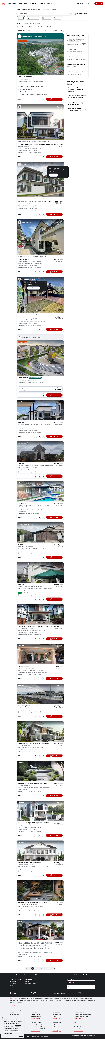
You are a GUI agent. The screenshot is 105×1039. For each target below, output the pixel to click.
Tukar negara (71, 979)
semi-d (84, 44)
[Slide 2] (37, 137)
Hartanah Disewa (57, 1010)
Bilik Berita (28, 981)
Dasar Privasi (35, 1036)
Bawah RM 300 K (80, 59)
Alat (75, 1022)
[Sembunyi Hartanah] (58, 41)
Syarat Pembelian (44, 1036)
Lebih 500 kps (70, 74)
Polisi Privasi (18, 1025)
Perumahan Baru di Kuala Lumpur (82, 1014)
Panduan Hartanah (14, 1014)
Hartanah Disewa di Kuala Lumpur (39, 1024)
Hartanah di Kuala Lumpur (58, 1024)
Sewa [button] (25, 3)
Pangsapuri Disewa (57, 1014)
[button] (19, 23)
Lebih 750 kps (78, 74)
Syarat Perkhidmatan (25, 1036)
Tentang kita (13, 981)
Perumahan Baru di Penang (81, 1016)
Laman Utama (21, 9)
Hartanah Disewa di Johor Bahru (39, 1029)
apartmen (79, 44)
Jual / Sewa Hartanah (79, 1026)
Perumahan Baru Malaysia (81, 1010)
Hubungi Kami (29, 979)
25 (48, 968)
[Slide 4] (40, 72)
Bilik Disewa (55, 1016)
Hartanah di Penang (57, 1029)
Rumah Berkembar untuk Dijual (35, 9)
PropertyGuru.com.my (15, 998)
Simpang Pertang (71, 51)
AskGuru (12, 1012)
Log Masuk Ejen (78, 1024)
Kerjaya (11, 985)
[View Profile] (22, 107)
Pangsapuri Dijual (35, 1014)
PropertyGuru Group (15, 979)
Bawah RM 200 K (71, 59)
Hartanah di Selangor (57, 1026)
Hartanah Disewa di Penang (38, 1026)
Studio (68, 66)
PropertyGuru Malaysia (16, 1010)
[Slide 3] (39, 72)
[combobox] (44, 13)
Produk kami (13, 983)
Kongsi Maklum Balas (30, 983)
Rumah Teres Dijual (36, 1016)
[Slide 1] (36, 137)
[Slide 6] (42, 137)
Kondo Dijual (34, 1012)
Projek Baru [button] (33, 3)
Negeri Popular (56, 1022)
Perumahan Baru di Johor (80, 1012)
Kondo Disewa (56, 1012)
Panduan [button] (42, 3)
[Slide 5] (42, 72)
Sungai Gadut (80, 51)
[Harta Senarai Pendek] (61, 41)
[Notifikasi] (92, 3)
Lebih (48, 3)
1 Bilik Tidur (74, 66)
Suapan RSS (77, 1029)
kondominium (73, 44)
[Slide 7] (44, 373)
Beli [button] (20, 3)
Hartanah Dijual (35, 1010)
